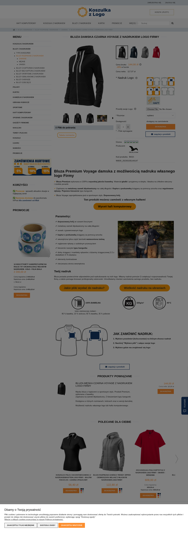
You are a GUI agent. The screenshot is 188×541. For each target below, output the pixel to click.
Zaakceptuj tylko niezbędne (20, 525)
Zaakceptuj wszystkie (71, 525)
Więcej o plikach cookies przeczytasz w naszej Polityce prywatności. (33, 519)
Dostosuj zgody (47, 525)
